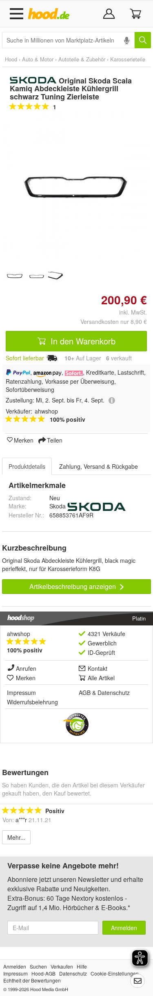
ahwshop (18, 634)
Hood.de (50, 14)
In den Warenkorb (81, 341)
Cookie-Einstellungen (115, 973)
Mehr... (16, 837)
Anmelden (124, 928)
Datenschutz (114, 692)
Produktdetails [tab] (27, 466)
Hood (11, 59)
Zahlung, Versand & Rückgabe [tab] (98, 466)
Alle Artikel (101, 678)
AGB (85, 692)
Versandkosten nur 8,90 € (113, 321)
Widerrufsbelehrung (32, 702)
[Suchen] (143, 40)
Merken (23, 439)
